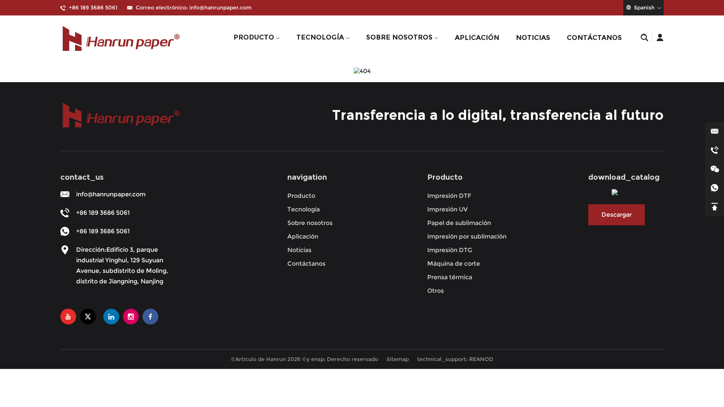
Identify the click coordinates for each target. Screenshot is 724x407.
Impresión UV (447, 209)
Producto (254, 37)
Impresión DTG (449, 250)
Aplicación (477, 38)
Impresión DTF (449, 195)
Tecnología (321, 37)
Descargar (616, 214)
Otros (435, 290)
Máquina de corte (453, 263)
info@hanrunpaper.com (220, 7)
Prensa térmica (449, 277)
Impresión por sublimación (466, 236)
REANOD (481, 359)
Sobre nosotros (400, 37)
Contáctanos (594, 38)
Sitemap (398, 359)
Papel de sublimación (459, 222)
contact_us (82, 177)
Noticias (533, 38)
